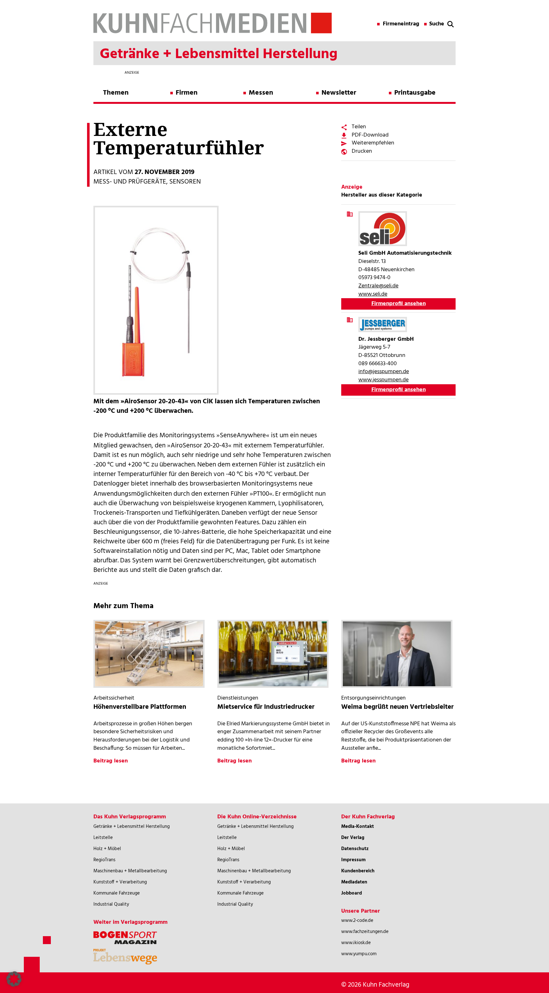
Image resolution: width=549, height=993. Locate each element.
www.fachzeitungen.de (365, 932)
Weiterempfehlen (373, 143)
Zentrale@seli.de (378, 286)
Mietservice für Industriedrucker (266, 707)
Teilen (359, 126)
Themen (116, 92)
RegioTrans (104, 860)
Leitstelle (103, 838)
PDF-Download (370, 135)
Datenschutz (355, 849)
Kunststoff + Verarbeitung (120, 882)
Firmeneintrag (401, 24)
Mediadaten (354, 882)
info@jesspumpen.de (383, 371)
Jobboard (351, 893)
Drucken (362, 151)
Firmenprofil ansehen (398, 303)
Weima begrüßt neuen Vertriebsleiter (397, 707)
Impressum (353, 860)
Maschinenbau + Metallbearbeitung (130, 871)
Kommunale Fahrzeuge (116, 893)
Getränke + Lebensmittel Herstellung (131, 826)
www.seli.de (372, 294)
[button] (14, 979)
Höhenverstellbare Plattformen (139, 707)
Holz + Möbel (107, 849)
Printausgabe (415, 92)
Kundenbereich (358, 871)
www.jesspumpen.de (383, 380)
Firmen (187, 92)
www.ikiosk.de (356, 943)
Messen (261, 92)
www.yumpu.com (358, 954)
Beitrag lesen (110, 761)
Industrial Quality (111, 904)
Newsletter (339, 92)
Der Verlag (352, 838)
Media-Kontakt (357, 826)
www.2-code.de (357, 920)
